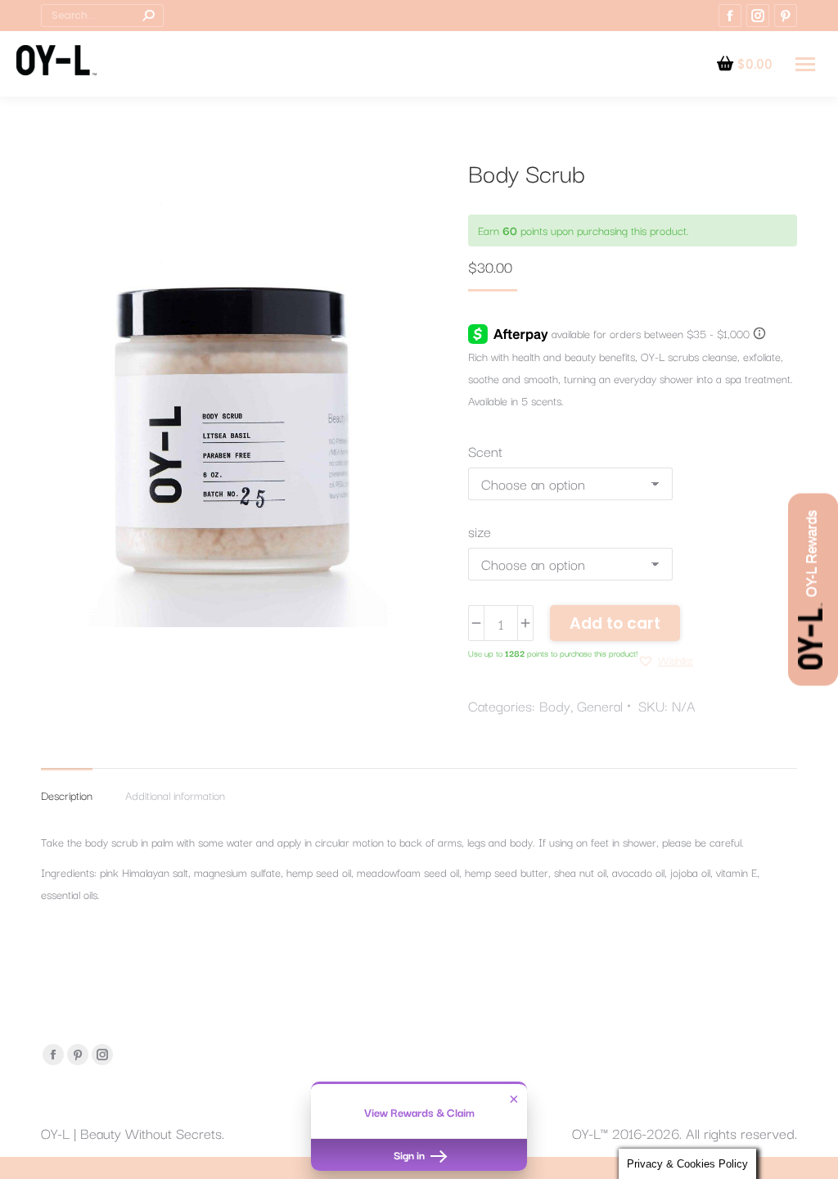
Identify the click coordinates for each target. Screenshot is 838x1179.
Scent (485, 451)
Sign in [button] (410, 1154)
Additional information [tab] (175, 795)
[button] (665, 660)
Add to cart (615, 623)
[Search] (148, 15)
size (479, 531)
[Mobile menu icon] (805, 64)
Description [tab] (66, 795)
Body (554, 705)
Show (813, 590)
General (600, 705)
